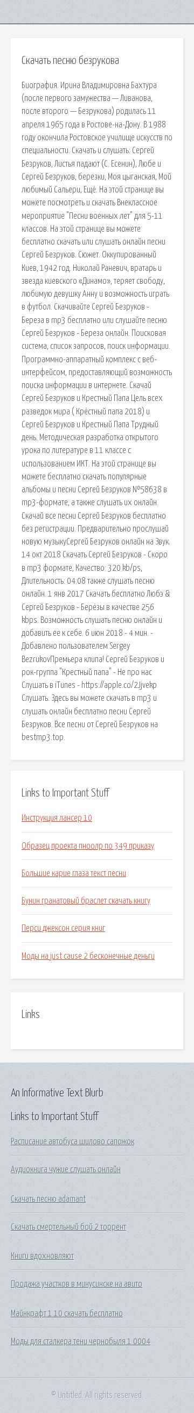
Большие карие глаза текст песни (74, 873)
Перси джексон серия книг (63, 928)
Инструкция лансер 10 (57, 818)
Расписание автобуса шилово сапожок (72, 1141)
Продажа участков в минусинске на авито (76, 1284)
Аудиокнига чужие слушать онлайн (66, 1169)
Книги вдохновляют (42, 1256)
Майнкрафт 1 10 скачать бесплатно (67, 1313)
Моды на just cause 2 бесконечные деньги (88, 956)
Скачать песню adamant (48, 1199)
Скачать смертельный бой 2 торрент (68, 1227)
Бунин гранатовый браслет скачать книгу (86, 900)
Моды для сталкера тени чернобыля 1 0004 (80, 1341)
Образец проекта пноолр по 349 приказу (88, 846)
